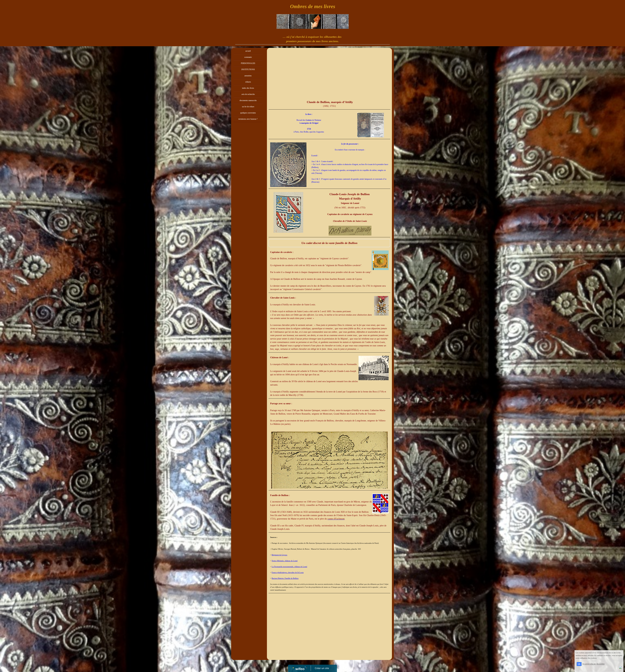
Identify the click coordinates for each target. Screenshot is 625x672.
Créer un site (322, 668)
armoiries (248, 76)
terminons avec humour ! (248, 119)
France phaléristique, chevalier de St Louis (288, 572)
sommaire (248, 57)
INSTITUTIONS (248, 69)
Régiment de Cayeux (279, 555)
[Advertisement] (248, 189)
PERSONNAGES (248, 63)
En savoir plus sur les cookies (593, 664)
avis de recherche (248, 94)
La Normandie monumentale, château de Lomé (289, 567)
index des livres (248, 88)
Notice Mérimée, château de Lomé (285, 561)
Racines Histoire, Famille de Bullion (285, 578)
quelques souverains (248, 113)
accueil (248, 51)
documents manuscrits (248, 100)
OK (579, 664)
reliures (248, 82)
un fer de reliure (248, 106)
